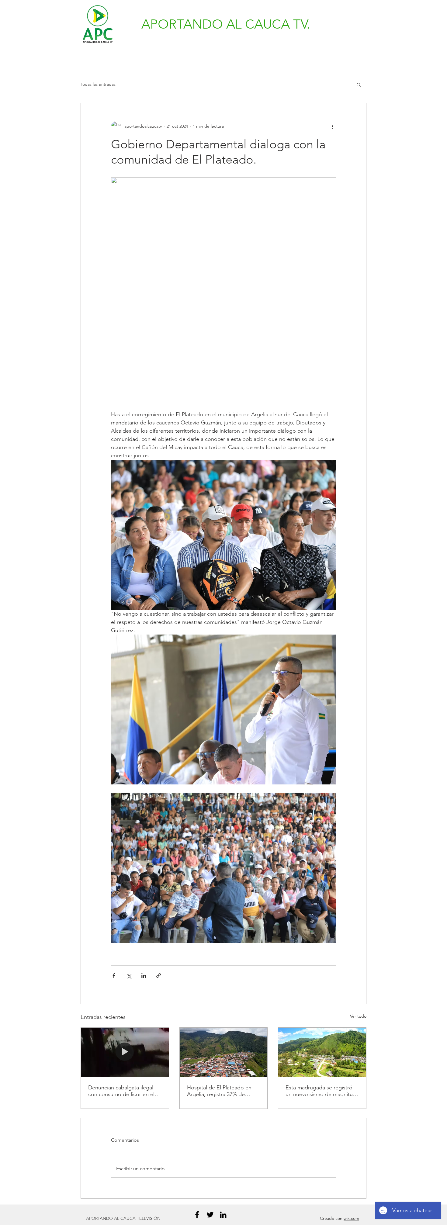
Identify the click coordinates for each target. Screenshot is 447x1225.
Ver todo (358, 1016)
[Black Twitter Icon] (210, 1214)
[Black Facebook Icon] (197, 1214)
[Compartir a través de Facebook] (114, 975)
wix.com (351, 1218)
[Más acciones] (332, 126)
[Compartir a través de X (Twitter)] (129, 975)
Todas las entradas (98, 84)
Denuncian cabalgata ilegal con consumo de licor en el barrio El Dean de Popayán (121, 1091)
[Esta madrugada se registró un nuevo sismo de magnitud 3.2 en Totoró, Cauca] (322, 1052)
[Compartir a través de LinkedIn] (144, 975)
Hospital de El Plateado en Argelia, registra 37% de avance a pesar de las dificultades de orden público (222, 1091)
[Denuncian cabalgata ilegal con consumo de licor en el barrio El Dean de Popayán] (125, 1052)
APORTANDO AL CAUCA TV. (225, 24)
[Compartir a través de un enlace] (158, 975)
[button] (359, 84)
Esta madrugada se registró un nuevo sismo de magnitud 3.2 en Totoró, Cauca (321, 1091)
